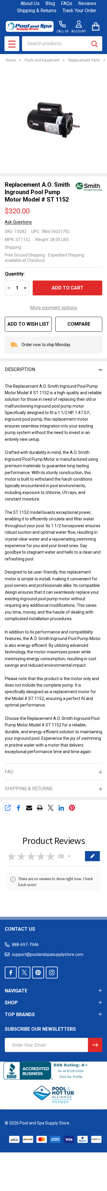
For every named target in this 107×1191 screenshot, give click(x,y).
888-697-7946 (25, 944)
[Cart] (95, 26)
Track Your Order (79, 10)
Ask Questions (18, 222)
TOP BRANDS (20, 1014)
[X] (51, 808)
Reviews (87, 3)
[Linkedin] (61, 808)
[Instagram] (51, 972)
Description (20, 369)
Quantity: (15, 274)
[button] (69, 856)
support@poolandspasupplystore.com (48, 954)
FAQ (9, 772)
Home (11, 60)
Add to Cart (68, 288)
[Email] (29, 808)
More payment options (53, 308)
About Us (30, 3)
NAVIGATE (16, 991)
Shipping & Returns (36, 10)
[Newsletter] (95, 1045)
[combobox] (62, 43)
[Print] (40, 808)
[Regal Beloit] (88, 186)
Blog (50, 3)
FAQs (66, 3)
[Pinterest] (72, 808)
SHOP (11, 1002)
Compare (78, 324)
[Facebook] (18, 808)
